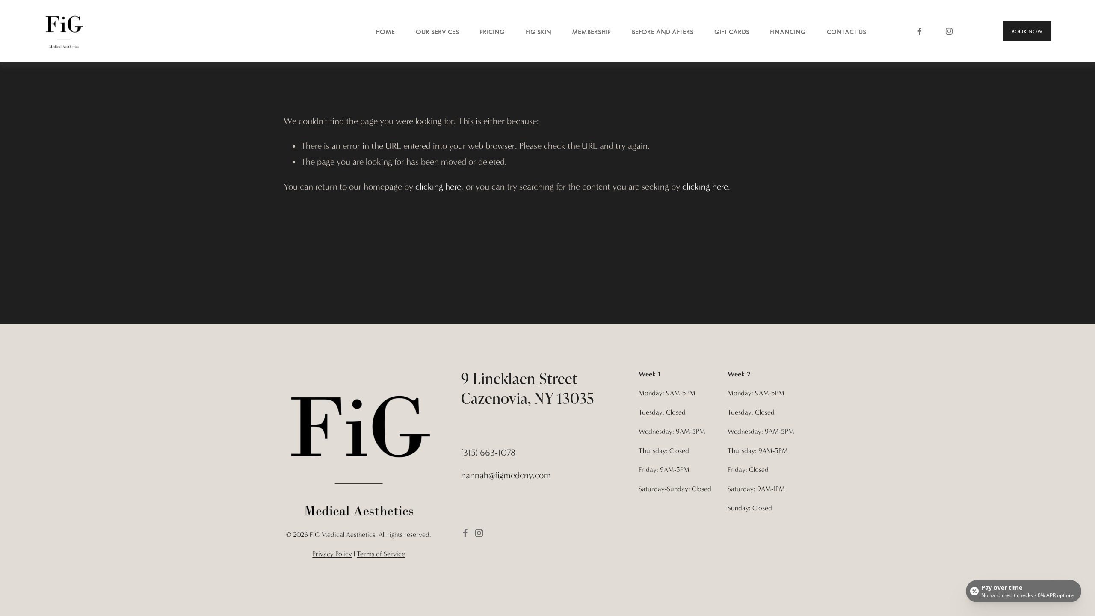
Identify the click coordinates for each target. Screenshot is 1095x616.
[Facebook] (919, 31)
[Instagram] (949, 31)
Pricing (492, 32)
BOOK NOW (1027, 31)
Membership (591, 32)
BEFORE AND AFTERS (662, 32)
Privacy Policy (332, 554)
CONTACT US (846, 32)
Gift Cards (731, 32)
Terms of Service (381, 554)
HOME (385, 32)
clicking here (438, 186)
